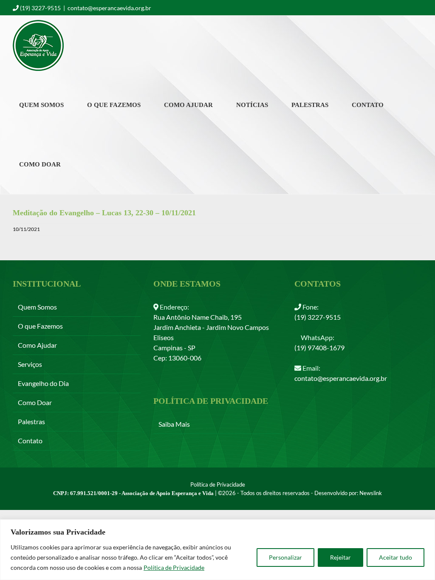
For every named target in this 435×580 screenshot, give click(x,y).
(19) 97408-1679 (319, 347)
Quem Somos (37, 307)
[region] (217, 549)
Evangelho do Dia (43, 383)
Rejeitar (340, 557)
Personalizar (285, 557)
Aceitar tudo (395, 557)
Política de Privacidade (174, 567)
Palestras (31, 421)
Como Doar (35, 402)
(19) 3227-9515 (317, 317)
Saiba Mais (174, 424)
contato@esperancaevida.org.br (109, 7)
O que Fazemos (40, 326)
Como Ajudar (37, 345)
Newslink (370, 493)
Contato (30, 440)
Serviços (30, 364)
